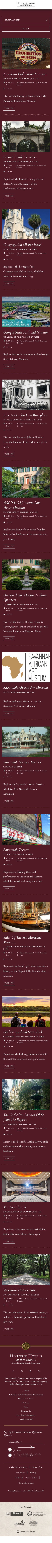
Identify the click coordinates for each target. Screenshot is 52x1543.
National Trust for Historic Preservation (26, 1394)
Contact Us (26, 1411)
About (26, 1390)
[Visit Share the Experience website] (19, 1523)
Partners (26, 1403)
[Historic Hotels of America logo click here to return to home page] (26, 5)
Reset (26, 28)
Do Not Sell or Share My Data (26, 1478)
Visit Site (9, 108)
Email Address (15, 1442)
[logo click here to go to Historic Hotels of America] (26, 1359)
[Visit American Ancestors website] (26, 1531)
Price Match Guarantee (26, 1415)
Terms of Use (37, 1467)
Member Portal (26, 1419)
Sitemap (33, 1472)
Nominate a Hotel (26, 1399)
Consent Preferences (26, 1483)
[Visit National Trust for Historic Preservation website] (36, 1513)
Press (26, 1407)
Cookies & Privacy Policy (18, 1467)
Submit (11, 1447)
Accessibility (20, 1472)
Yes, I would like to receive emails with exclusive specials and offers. (29, 1455)
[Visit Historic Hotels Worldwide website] (14, 1513)
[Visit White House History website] (33, 1523)
